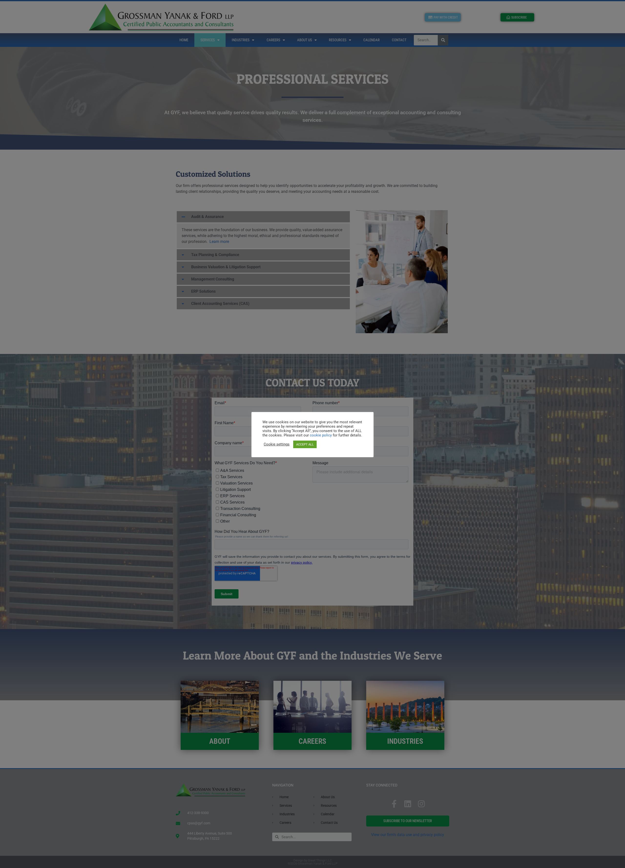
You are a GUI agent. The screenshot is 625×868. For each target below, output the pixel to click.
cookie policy (321, 435)
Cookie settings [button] (277, 444)
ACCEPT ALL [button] (305, 444)
